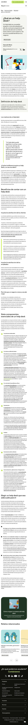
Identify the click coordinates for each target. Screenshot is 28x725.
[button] (13, 681)
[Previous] (11, 660)
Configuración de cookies (9, 719)
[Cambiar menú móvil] (26, 2)
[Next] (16, 660)
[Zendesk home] (4, 2)
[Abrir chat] (25, 722)
